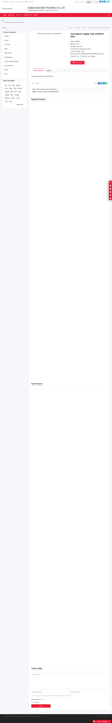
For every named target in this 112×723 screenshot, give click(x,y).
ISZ (10, 101)
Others (6, 40)
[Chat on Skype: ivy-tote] (110, 185)
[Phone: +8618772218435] (110, 182)
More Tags (20, 104)
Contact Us (106, 716)
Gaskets (6, 36)
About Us (99, 716)
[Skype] (109, 2)
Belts (5, 74)
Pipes (6, 48)
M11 (18, 98)
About (76, 2)
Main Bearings (8, 57)
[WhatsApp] (107, 2)
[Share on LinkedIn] (104, 84)
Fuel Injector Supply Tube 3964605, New (48, 91)
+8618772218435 (9, 1)
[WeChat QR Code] (110, 195)
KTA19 (13, 98)
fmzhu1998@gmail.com (26, 1)
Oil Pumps (7, 44)
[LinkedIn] (104, 2)
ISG (16, 92)
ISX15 (10, 88)
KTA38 (17, 95)
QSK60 (7, 95)
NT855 (7, 98)
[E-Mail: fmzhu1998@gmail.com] (110, 198)
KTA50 (7, 92)
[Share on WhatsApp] (106, 84)
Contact (81, 2)
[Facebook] (100, 2)
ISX (6, 85)
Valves (6, 70)
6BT (12, 95)
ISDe (19, 92)
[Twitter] (102, 2)
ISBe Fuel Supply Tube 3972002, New (47, 89)
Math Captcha (35, 699)
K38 (6, 88)
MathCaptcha (37, 702)
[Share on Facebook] (99, 84)
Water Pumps (8, 53)
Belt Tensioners (8, 65)
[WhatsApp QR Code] (110, 192)
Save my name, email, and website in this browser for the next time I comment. (52, 695)
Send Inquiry (78, 62)
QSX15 (20, 88)
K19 (10, 85)
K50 (13, 85)
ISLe (15, 88)
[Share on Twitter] (101, 84)
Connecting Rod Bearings (11, 61)
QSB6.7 (18, 85)
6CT (37, 83)
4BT (12, 92)
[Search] (109, 15)
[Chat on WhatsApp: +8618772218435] (110, 188)
